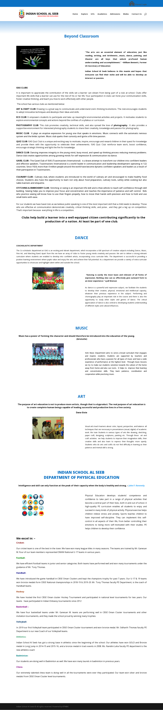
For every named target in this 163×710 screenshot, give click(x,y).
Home (75, 14)
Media (126, 14)
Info (92, 14)
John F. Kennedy (137, 485)
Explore (84, 14)
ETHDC (66, 706)
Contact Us (137, 14)
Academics (102, 14)
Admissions (115, 14)
